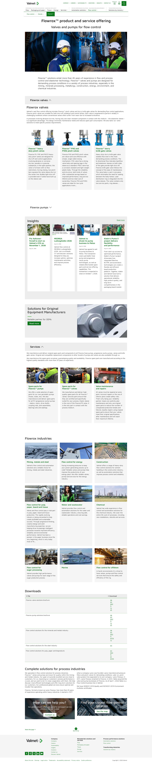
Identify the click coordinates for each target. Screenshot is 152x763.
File (29, 596)
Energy (79, 749)
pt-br (112, 638)
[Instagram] (30, 753)
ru (111, 608)
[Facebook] (26, 753)
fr (111, 606)
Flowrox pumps (39, 207)
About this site (29, 760)
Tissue (79, 747)
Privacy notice (75, 760)
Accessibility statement (63, 760)
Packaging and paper (83, 744)
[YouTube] (41, 753)
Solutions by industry (109, 749)
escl (111, 604)
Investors (53, 750)
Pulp (78, 742)
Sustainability (55, 745)
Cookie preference (86, 760)
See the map (102, 711)
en (111, 602)
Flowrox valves (39, 100)
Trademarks (52, 760)
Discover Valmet (55, 754)
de (111, 600)
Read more (121, 220)
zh (111, 610)
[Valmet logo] (33, 3)
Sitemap (37, 760)
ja (111, 657)
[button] (31, 14)
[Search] (124, 3)
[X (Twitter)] (34, 753)
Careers (53, 743)
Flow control (107, 743)
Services (35, 346)
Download (113, 596)
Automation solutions (109, 741)
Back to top (76, 730)
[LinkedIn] (38, 753)
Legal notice (44, 760)
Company (54, 741)
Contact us (50, 715)
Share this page (29, 729)
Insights (53, 747)
